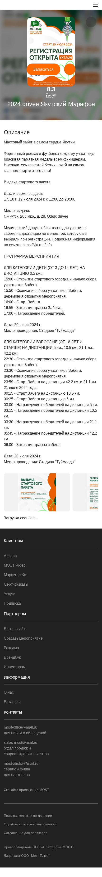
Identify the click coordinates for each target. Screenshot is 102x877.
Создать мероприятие (23, 638)
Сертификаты (16, 584)
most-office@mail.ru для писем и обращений (25, 730)
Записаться (43, 69)
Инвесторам (15, 667)
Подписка (12, 603)
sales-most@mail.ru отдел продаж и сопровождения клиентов (26, 748)
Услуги (9, 594)
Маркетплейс (15, 575)
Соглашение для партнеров (25, 833)
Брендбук (12, 657)
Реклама (11, 648)
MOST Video (15, 565)
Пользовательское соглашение (28, 816)
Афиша (10, 556)
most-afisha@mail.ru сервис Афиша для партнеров (21, 769)
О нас (9, 692)
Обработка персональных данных (30, 824)
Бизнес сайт (14, 629)
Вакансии (12, 702)
